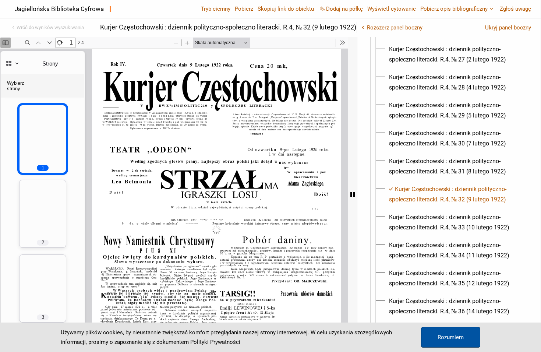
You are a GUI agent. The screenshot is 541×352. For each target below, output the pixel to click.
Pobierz (244, 9)
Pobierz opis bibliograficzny (454, 9)
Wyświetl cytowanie (391, 9)
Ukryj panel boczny (508, 27)
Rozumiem (451, 337)
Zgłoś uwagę (515, 9)
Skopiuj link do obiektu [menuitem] (286, 9)
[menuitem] (455, 54)
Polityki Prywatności (215, 342)
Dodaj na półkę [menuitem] (344, 9)
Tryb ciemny (215, 9)
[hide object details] (352, 194)
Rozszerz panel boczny (394, 27)
